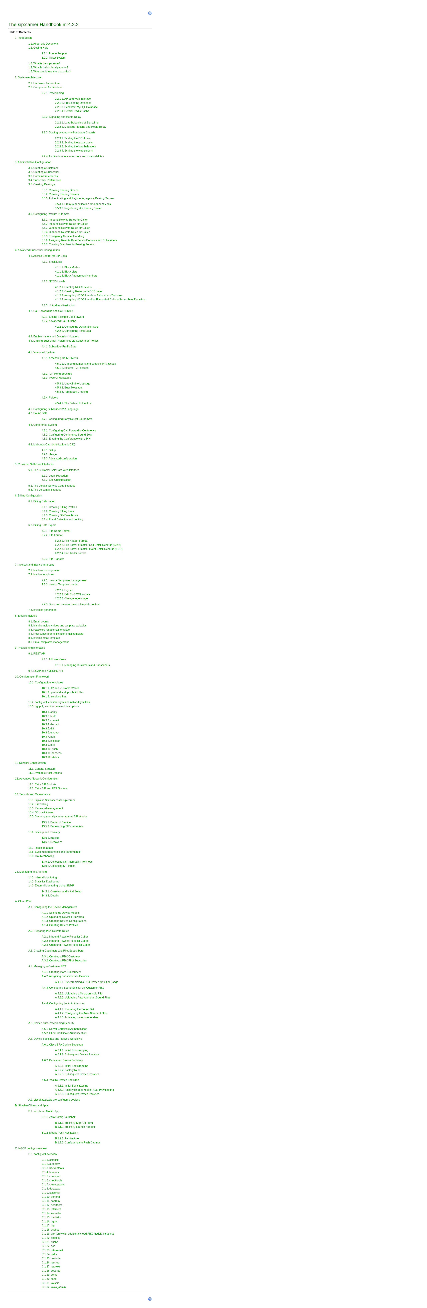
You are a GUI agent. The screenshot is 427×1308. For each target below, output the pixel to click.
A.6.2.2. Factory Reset (68, 1070)
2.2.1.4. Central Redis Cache (72, 111)
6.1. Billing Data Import (41, 501)
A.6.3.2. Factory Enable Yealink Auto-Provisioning (84, 1089)
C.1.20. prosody (51, 1237)
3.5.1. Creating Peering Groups (60, 190)
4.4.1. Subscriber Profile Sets (59, 346)
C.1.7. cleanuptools (53, 1184)
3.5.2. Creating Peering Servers (60, 194)
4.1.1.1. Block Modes (67, 267)
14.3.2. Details (50, 895)
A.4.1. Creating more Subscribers (61, 972)
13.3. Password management (45, 808)
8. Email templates (26, 615)
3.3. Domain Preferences (43, 176)
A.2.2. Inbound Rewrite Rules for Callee (65, 940)
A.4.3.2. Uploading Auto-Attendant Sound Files (82, 997)
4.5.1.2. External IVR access (71, 367)
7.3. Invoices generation (42, 609)
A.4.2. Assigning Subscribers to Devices (65, 976)
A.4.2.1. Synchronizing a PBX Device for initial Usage (86, 982)
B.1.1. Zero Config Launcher (58, 1117)
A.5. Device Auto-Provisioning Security (51, 1023)
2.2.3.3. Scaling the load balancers (75, 146)
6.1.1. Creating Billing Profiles (59, 507)
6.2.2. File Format (52, 535)
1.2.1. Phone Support (54, 53)
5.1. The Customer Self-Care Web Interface (53, 470)
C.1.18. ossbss (50, 1229)
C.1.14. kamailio (51, 1213)
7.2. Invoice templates (41, 574)
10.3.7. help (49, 736)
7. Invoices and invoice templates (34, 564)
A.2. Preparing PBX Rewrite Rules (48, 931)
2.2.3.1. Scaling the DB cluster (73, 138)
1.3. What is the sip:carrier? (44, 63)
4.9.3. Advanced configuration (59, 458)
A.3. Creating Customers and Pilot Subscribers (55, 950)
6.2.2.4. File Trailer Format (70, 553)
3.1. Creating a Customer (43, 168)
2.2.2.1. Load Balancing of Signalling (77, 122)
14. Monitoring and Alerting (31, 871)
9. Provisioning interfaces (30, 647)
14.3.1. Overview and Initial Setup (61, 891)
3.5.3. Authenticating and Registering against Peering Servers (78, 198)
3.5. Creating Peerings (41, 184)
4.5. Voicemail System (41, 352)
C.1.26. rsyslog (50, 1262)
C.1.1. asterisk (50, 1159)
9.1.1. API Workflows (54, 659)
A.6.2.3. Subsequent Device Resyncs (77, 1074)
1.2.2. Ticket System (53, 57)
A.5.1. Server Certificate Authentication (64, 1028)
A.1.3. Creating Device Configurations (64, 921)
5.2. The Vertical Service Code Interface (51, 485)
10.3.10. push (50, 749)
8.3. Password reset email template (49, 629)
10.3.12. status (50, 757)
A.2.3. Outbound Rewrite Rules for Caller (66, 944)
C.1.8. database (51, 1188)
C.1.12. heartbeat (52, 1205)
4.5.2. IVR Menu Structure (57, 373)
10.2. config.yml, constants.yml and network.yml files (59, 702)
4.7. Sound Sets (37, 413)
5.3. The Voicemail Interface (44, 489)
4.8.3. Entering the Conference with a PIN (66, 438)
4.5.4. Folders (50, 397)
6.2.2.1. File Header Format (71, 540)
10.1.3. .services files (54, 696)
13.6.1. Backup (50, 837)
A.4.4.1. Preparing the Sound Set (74, 1009)
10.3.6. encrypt (50, 732)
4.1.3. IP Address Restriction (58, 305)
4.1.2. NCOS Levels (53, 281)
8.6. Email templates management (48, 642)
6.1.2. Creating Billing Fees (58, 511)
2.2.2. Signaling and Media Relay (61, 116)
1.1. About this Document (43, 43)
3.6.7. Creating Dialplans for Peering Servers (68, 244)
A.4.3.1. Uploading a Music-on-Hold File (78, 993)
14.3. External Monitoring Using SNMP (51, 885)
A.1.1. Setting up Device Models (61, 912)
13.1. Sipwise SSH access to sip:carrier (51, 800)
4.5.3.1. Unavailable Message (72, 383)
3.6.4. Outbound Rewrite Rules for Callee (66, 232)
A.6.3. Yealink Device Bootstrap (60, 1080)
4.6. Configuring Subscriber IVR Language (53, 409)
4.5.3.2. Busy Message (68, 387)
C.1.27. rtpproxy (51, 1266)
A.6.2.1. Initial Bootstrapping (71, 1066)
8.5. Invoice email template (44, 637)
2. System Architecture (28, 77)
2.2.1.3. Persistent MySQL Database (76, 107)
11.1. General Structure (42, 768)
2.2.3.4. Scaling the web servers (74, 150)
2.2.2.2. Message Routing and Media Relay (80, 126)
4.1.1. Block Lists (52, 261)
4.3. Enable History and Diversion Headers (53, 336)
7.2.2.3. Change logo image (71, 598)
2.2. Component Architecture (45, 87)
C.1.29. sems (49, 1274)
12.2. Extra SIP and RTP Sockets (48, 788)
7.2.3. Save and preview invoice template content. (71, 604)
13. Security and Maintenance (32, 794)
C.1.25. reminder (51, 1258)
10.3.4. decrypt (50, 724)
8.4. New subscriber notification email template (55, 633)
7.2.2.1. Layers (63, 590)
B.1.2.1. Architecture (67, 1138)
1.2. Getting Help (38, 47)
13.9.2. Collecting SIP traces (58, 865)
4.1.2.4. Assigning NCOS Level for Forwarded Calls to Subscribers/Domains (100, 299)
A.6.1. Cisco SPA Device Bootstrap (62, 1044)
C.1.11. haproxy (51, 1201)
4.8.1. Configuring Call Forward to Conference (69, 430)
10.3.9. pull (48, 744)
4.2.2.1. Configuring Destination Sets (76, 326)
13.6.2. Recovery (52, 842)
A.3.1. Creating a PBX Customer (61, 956)
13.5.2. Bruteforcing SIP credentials (62, 826)
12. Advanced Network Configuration (36, 778)
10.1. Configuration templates (45, 682)
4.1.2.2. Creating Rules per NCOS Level (78, 291)
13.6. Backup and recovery (44, 832)
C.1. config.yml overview (42, 1154)
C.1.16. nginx (49, 1221)
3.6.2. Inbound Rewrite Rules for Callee (65, 223)
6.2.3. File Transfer (53, 559)
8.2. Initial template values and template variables (57, 625)
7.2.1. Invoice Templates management (64, 580)
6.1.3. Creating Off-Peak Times (60, 515)
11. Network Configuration (30, 762)
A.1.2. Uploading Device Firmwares (63, 916)
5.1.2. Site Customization (56, 479)
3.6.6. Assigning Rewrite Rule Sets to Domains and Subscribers (79, 240)
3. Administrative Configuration (33, 162)
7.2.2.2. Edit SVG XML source (72, 594)
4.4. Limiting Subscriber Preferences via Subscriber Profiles (63, 340)
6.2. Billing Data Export (42, 525)
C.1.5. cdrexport (51, 1176)
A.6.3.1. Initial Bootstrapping (71, 1085)
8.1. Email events (38, 621)
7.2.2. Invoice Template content (60, 584)
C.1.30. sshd (49, 1278)
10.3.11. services (52, 753)
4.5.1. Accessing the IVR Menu (60, 358)
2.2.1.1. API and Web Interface (73, 98)
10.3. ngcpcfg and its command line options (53, 706)
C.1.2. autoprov (51, 1163)
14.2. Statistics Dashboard (43, 881)
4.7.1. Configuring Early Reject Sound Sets (67, 419)
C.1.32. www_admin (54, 1287)
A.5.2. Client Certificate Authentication (64, 1033)
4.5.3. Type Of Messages (56, 377)
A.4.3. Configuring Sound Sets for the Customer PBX (73, 987)
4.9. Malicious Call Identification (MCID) (51, 444)
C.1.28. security (51, 1270)
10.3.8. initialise (51, 740)
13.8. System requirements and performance (54, 851)
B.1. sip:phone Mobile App (43, 1111)
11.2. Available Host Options (45, 772)
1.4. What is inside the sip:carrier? (48, 67)
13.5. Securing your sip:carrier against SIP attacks (57, 816)
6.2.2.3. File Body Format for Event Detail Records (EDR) (88, 549)
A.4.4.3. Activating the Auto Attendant (76, 1017)
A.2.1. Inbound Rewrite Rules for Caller (65, 936)
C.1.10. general (51, 1196)
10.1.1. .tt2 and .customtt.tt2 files (60, 688)
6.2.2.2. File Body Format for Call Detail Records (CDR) (88, 545)
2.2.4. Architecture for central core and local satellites (73, 156)
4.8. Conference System (42, 424)
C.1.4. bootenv (50, 1172)
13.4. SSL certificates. (41, 812)
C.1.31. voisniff (50, 1283)
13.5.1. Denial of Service (56, 822)
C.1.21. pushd (50, 1242)
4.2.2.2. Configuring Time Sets (73, 330)
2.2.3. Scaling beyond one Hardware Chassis (68, 132)
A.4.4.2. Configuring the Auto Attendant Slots (81, 1013)
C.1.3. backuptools (53, 1168)
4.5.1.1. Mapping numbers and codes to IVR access (85, 363)
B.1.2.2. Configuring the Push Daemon (78, 1142)
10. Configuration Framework (32, 676)
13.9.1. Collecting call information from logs (67, 861)
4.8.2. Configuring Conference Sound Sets (67, 434)
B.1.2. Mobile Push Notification (60, 1132)
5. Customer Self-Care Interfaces (34, 464)
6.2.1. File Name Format (56, 531)
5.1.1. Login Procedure (55, 475)
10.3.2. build (49, 716)
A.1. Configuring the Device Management (52, 907)
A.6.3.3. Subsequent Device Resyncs (77, 1094)
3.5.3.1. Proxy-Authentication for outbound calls (83, 204)
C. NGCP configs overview (31, 1148)
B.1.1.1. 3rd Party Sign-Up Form (74, 1122)
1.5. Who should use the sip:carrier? (49, 71)
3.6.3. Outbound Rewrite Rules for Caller (66, 227)
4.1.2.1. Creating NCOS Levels (73, 287)
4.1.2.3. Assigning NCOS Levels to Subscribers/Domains (88, 295)
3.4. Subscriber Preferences (44, 180)
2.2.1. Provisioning (53, 93)
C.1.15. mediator (51, 1217)
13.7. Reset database (41, 847)
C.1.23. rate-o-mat (52, 1250)
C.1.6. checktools (52, 1180)
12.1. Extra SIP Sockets (42, 784)
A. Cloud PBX (23, 901)
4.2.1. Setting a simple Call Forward (63, 316)
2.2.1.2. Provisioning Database (73, 102)
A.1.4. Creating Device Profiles (60, 925)
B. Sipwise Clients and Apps (32, 1105)
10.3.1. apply (49, 712)
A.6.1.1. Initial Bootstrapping (71, 1050)
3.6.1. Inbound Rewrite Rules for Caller (65, 219)
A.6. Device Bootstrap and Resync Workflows (55, 1038)
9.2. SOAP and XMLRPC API (45, 671)
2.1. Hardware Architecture (44, 83)
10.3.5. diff (48, 728)
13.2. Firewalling (38, 804)
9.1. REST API (37, 653)
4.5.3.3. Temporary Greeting (71, 391)
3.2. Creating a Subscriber (43, 172)
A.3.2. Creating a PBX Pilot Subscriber (64, 960)
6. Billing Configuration (28, 495)
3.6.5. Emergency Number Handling (63, 236)
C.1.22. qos (48, 1246)
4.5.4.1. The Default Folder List (73, 403)
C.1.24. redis (49, 1254)
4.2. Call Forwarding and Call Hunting (50, 311)
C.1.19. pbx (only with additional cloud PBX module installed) (78, 1233)
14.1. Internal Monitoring (42, 877)
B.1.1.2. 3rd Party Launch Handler (75, 1126)
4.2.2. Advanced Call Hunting (59, 321)
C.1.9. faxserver (51, 1192)
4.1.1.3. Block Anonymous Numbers (76, 275)
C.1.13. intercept (51, 1209)
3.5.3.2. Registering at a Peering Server (78, 208)
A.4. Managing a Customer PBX (47, 966)
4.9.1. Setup (49, 450)
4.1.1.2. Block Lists (66, 271)
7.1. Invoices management (43, 570)
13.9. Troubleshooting (41, 856)
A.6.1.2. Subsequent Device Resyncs (77, 1054)
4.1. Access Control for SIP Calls (47, 255)
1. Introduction (23, 37)
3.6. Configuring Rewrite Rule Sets (48, 214)
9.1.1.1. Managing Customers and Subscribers (82, 665)
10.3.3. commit (50, 720)
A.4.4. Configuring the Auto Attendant (63, 1003)
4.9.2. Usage (49, 454)
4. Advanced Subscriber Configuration (37, 250)
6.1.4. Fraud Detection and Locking (62, 519)
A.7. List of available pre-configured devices (54, 1099)
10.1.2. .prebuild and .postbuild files (63, 692)
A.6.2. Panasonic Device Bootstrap (62, 1060)
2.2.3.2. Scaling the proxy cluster (74, 142)
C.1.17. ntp (48, 1225)
